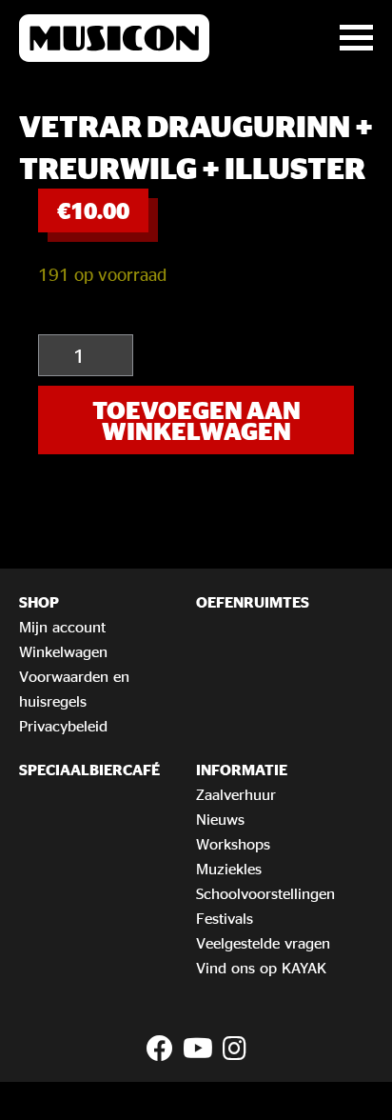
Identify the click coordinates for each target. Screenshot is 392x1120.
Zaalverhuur (236, 794)
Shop (39, 601)
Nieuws (220, 819)
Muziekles (229, 868)
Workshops (233, 843)
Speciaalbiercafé (89, 769)
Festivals (224, 918)
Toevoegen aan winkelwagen (196, 420)
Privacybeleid (63, 725)
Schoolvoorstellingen (265, 893)
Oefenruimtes (252, 601)
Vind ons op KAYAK (261, 967)
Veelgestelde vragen (263, 942)
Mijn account (62, 626)
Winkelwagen (63, 651)
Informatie (241, 769)
